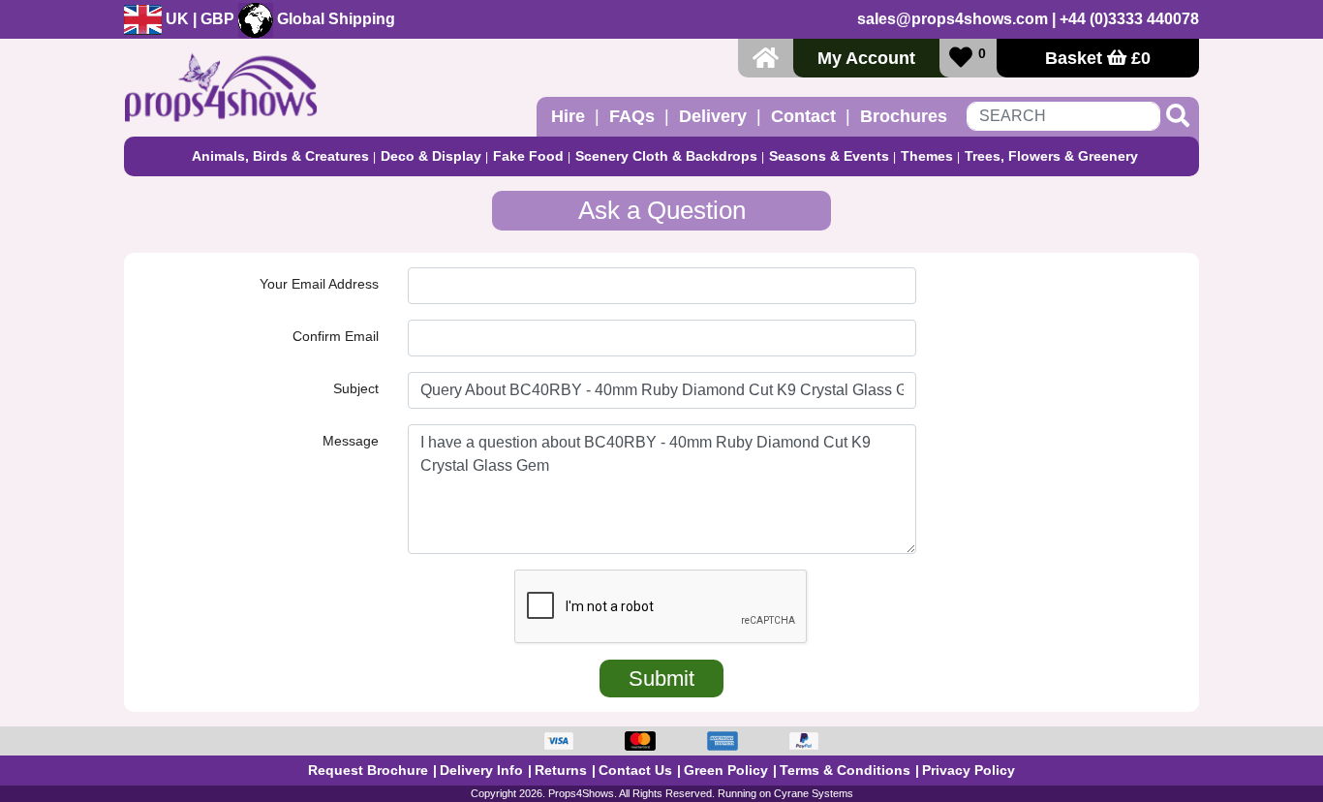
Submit (661, 678)
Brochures (903, 116)
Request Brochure (368, 770)
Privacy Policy (968, 770)
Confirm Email (335, 336)
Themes (927, 156)
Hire (568, 116)
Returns (561, 770)
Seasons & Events (829, 156)
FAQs (632, 116)
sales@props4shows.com (952, 19)
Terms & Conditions (845, 770)
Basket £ (1098, 58)
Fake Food (528, 156)
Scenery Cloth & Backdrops (666, 156)
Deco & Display (431, 156)
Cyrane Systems (813, 793)
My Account (866, 58)
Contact (803, 116)
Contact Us (635, 770)
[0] (960, 58)
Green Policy (726, 770)
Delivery (713, 116)
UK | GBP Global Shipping (278, 19)
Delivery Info (481, 770)
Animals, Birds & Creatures (280, 156)
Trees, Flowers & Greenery (1051, 156)
